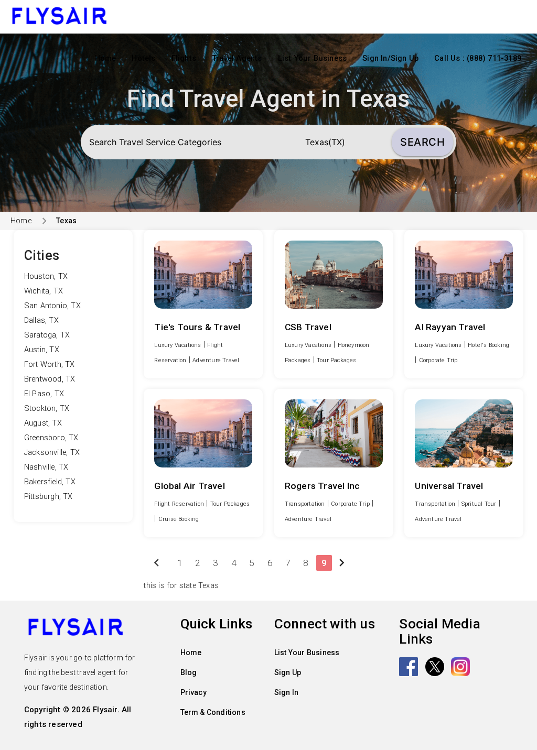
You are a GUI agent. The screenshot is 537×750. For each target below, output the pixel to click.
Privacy (193, 692)
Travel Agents (237, 58)
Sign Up (287, 672)
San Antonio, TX (52, 305)
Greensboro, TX (51, 437)
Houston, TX (46, 276)
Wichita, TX (43, 291)
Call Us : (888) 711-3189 (477, 58)
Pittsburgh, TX (48, 496)
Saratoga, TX (47, 335)
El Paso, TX (44, 393)
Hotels (143, 58)
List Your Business (312, 58)
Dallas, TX (41, 320)
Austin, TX (41, 349)
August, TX (43, 423)
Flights (183, 58)
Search (422, 142)
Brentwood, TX (50, 379)
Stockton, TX (46, 408)
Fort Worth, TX (49, 364)
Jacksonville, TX (52, 452)
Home (105, 58)
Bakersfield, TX (50, 481)
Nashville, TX (46, 467)
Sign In (286, 692)
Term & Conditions (212, 712)
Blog (188, 672)
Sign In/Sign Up (390, 58)
